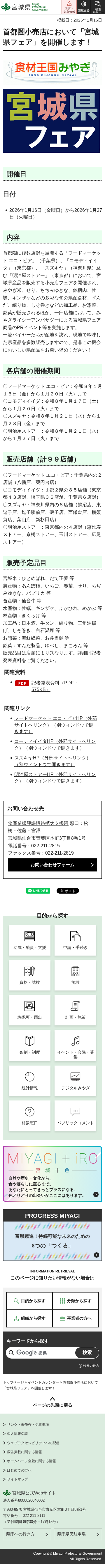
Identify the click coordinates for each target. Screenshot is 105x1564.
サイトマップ (17, 1479)
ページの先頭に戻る (52, 1405)
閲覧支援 (84, 7)
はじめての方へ (19, 1470)
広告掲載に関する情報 (24, 1452)
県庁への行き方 (20, 1534)
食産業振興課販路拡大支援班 (38, 823)
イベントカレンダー (43, 1382)
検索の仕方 (91, 1365)
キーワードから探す (28, 1340)
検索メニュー (98, 7)
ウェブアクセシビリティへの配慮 (33, 1443)
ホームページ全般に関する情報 (31, 1461)
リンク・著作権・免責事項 (28, 1425)
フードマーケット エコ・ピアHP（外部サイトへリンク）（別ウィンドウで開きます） (55, 725)
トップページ (13, 1382)
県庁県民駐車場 (71, 1534)
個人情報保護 (17, 1434)
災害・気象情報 (69, 7)
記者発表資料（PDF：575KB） (55, 686)
